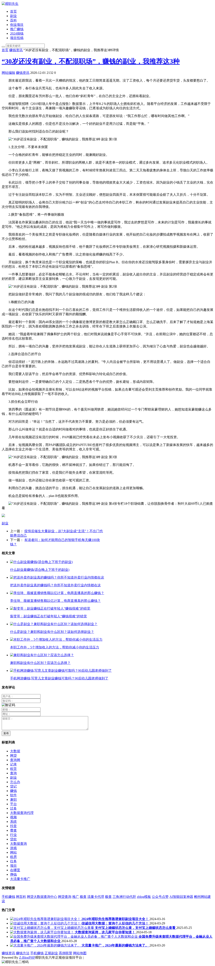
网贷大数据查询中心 (42, 896)
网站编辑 (8, 72)
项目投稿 (17, 38)
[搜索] (3, 46)
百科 (13, 20)
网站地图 (80, 953)
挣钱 (13, 874)
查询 (13, 773)
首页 (13, 11)
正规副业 (51, 953)
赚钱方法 (22, 953)
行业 (13, 835)
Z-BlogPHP (27, 957)
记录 (13, 764)
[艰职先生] (10, 3)
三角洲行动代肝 (124, 896)
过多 (13, 808)
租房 (13, 857)
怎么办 (15, 782)
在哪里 (15, 870)
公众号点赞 (160, 896)
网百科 (21, 896)
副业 (13, 16)
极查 (83, 896)
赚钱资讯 (16, 50)
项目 (13, 865)
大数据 (15, 751)
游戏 (13, 848)
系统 (13, 821)
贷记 (13, 786)
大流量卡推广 (20, 879)
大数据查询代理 (22, 813)
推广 (75, 896)
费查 (13, 830)
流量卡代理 (95, 896)
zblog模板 (144, 896)
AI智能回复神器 (181, 896)
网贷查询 (64, 896)
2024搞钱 (17, 33)
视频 (13, 817)
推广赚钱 (17, 29)
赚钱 (13, 791)
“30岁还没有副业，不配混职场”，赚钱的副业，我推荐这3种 (91, 61)
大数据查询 (18, 843)
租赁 (13, 768)
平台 (13, 804)
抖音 (13, 826)
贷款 (13, 839)
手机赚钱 (8, 896)
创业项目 (17, 24)
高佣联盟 (65, 953)
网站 (13, 852)
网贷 (13, 755)
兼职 (13, 799)
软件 (13, 795)
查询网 (15, 760)
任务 (13, 861)
